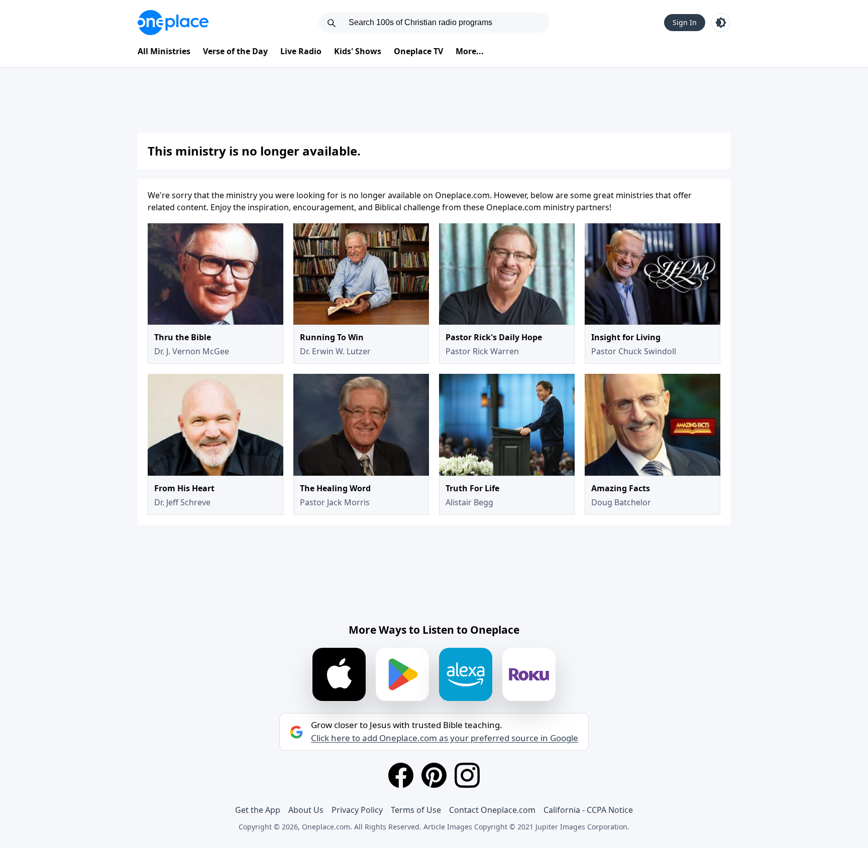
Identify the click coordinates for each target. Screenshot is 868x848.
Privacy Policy (357, 809)
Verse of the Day (235, 51)
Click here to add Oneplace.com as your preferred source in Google (444, 738)
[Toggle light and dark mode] (720, 22)
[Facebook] (400, 775)
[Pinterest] (434, 775)
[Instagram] (467, 775)
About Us (305, 809)
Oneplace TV (418, 51)
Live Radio (300, 51)
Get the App (257, 809)
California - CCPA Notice (588, 809)
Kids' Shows (357, 51)
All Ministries (164, 51)
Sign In (685, 22)
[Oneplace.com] (173, 22)
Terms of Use (416, 809)
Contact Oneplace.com (492, 809)
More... (470, 51)
